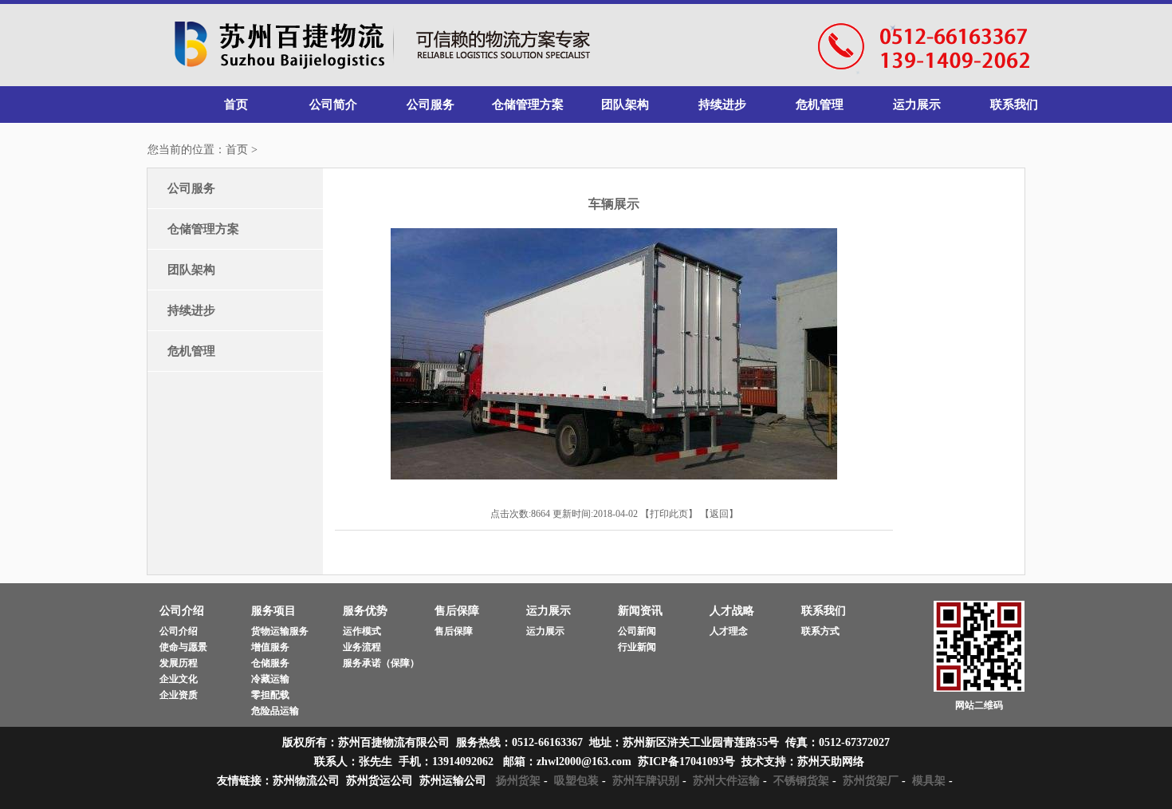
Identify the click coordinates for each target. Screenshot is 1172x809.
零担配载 (270, 694)
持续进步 (722, 104)
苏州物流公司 (306, 781)
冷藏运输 (270, 679)
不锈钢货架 (801, 781)
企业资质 (178, 694)
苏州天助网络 (830, 762)
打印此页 (669, 513)
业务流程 (362, 647)
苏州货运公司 (379, 781)
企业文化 (178, 679)
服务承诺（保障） (381, 663)
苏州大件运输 (726, 781)
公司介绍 (178, 631)
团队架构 (625, 104)
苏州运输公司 (452, 781)
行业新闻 (637, 647)
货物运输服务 (280, 631)
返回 (719, 513)
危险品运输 (275, 710)
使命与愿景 (183, 647)
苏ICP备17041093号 (686, 762)
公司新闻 (637, 631)
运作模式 (362, 631)
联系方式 (820, 631)
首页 (236, 104)
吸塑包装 (576, 781)
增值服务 (270, 647)
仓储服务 (270, 663)
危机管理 (820, 104)
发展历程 (178, 663)
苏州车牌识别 (645, 781)
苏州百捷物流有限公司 (382, 46)
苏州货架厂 (871, 781)
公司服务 (430, 104)
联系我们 (1014, 104)
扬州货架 (518, 781)
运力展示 (917, 104)
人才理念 (729, 631)
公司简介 (333, 104)
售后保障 (454, 631)
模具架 (929, 781)
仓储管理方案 (528, 104)
